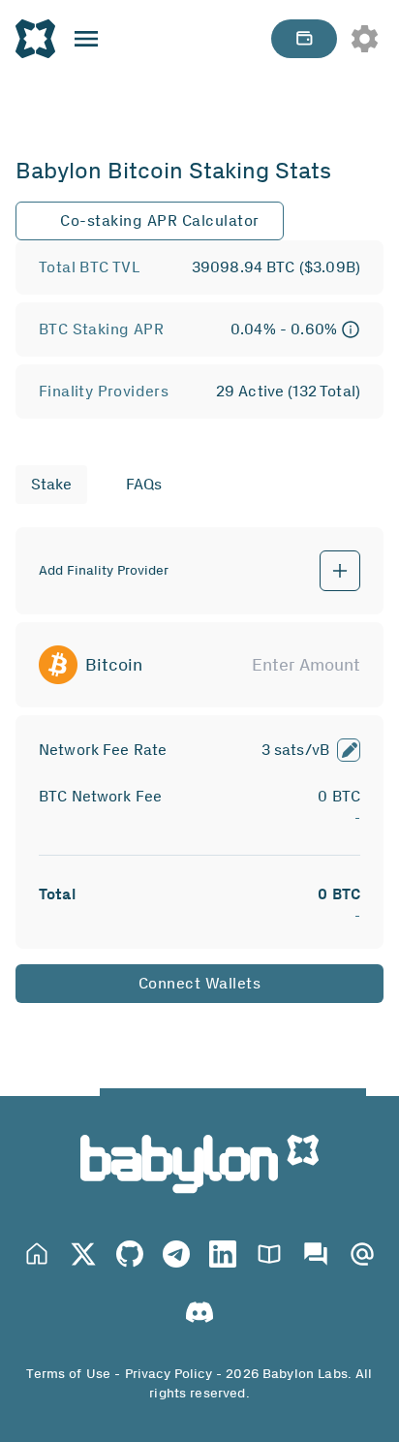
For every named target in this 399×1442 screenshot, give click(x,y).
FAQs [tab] (144, 484)
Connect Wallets (199, 983)
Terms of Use (68, 1373)
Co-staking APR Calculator (160, 220)
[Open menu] (86, 38)
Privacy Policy (168, 1373)
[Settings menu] (364, 38)
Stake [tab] (51, 484)
